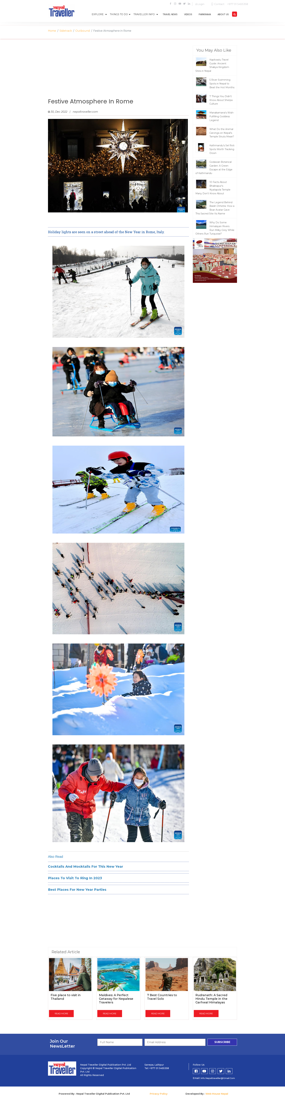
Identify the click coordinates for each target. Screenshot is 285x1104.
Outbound (82, 30)
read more (61, 1013)
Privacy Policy (159, 1093)
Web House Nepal (217, 1093)
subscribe (222, 1042)
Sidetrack (66, 30)
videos (188, 14)
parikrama (205, 14)
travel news (170, 14)
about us (223, 14)
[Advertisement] (118, 72)
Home (52, 30)
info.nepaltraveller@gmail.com (218, 1078)
